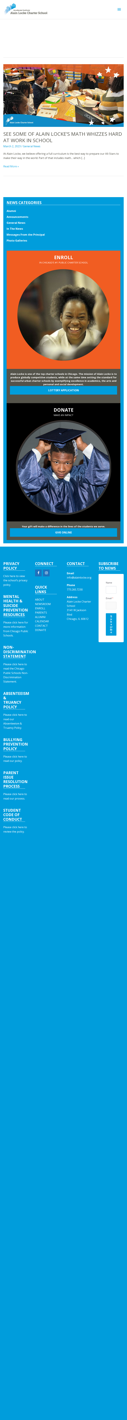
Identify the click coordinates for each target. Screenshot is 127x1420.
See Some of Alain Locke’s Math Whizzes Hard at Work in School (62, 137)
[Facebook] (38, 572)
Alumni (11, 211)
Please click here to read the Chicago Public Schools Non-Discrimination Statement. (15, 673)
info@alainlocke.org (79, 577)
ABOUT (39, 599)
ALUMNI (40, 617)
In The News (15, 229)
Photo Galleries (17, 240)
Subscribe (111, 624)
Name (109, 582)
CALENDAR (42, 621)
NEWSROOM (43, 604)
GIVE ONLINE (63, 532)
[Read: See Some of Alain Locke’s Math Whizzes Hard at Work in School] (63, 95)
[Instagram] (46, 572)
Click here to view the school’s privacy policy (15, 580)
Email (109, 598)
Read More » (11, 166)
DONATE (40, 630)
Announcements (17, 217)
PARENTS (41, 612)
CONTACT (41, 626)
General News (31, 146)
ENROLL (40, 608)
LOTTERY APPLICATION (63, 390)
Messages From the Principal (26, 234)
